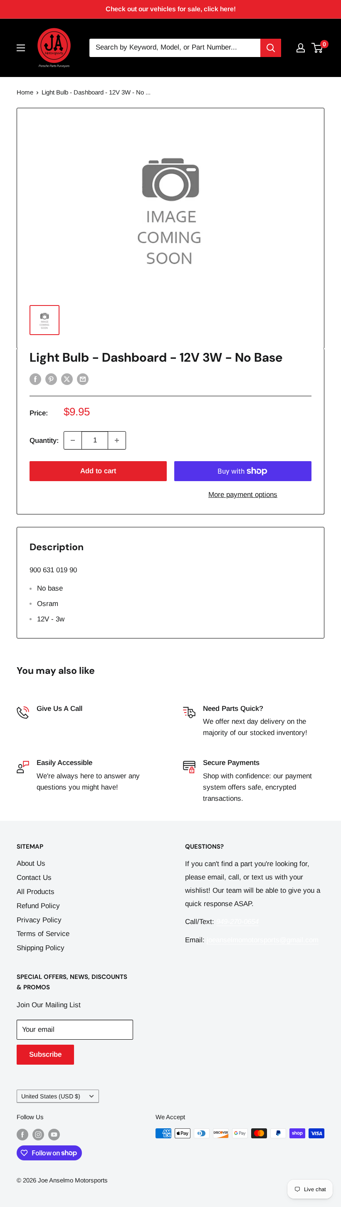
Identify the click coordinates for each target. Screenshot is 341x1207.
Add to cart (98, 471)
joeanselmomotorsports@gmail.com (263, 940)
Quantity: (44, 441)
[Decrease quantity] (73, 440)
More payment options (242, 495)
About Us (31, 863)
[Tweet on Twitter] (67, 379)
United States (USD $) (50, 1096)
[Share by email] (83, 379)
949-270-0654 (58, 721)
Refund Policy (38, 906)
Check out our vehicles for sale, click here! (171, 8)
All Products (35, 892)
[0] (317, 48)
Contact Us (34, 878)
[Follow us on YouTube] (54, 1134)
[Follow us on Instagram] (38, 1134)
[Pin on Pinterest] (51, 379)
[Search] (270, 48)
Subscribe (45, 1054)
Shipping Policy (40, 948)
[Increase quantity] (117, 440)
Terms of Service (43, 934)
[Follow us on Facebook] (22, 1134)
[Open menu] (21, 48)
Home (25, 92)
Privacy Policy (39, 920)
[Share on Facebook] (35, 379)
